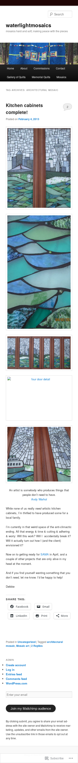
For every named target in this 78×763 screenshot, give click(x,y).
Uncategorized (27, 642)
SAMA (45, 554)
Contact (60, 68)
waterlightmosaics (28, 25)
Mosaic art (22, 646)
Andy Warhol (39, 499)
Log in (10, 669)
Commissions (42, 68)
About (23, 68)
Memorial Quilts (41, 77)
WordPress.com (16, 683)
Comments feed (16, 679)
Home (10, 68)
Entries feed (14, 674)
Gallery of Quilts (16, 77)
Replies (37, 646)
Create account (16, 665)
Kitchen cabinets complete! (24, 108)
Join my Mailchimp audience (31, 708)
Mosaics (61, 77)
